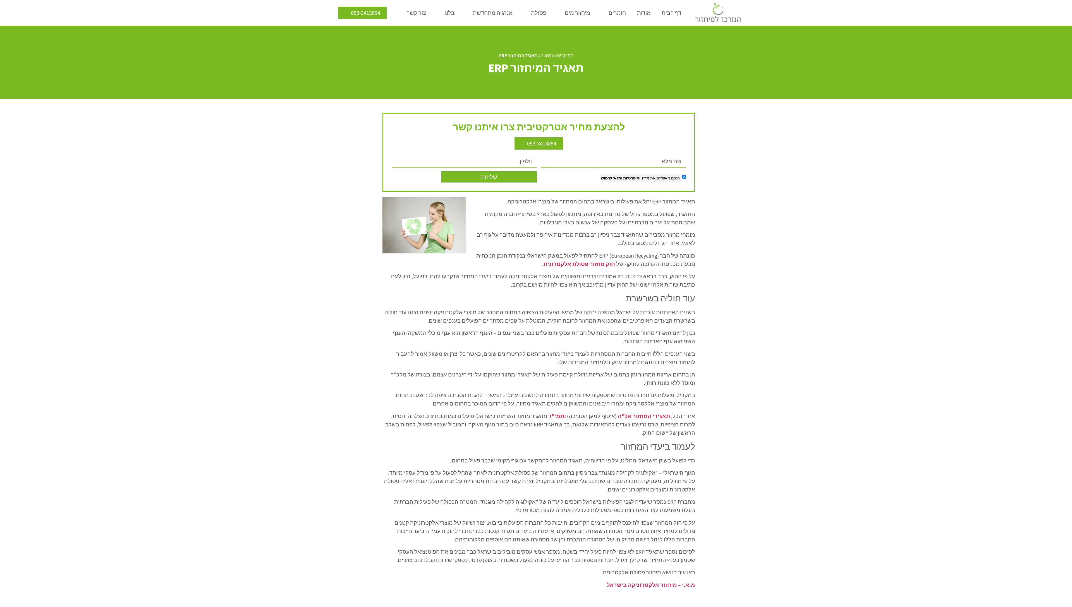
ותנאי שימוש (611, 178)
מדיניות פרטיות (635, 178)
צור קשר (416, 12)
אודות (643, 12)
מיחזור (547, 56)
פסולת (538, 12)
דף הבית (671, 12)
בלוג (449, 12)
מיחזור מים (577, 12)
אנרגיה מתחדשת (493, 12)
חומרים (617, 12)
